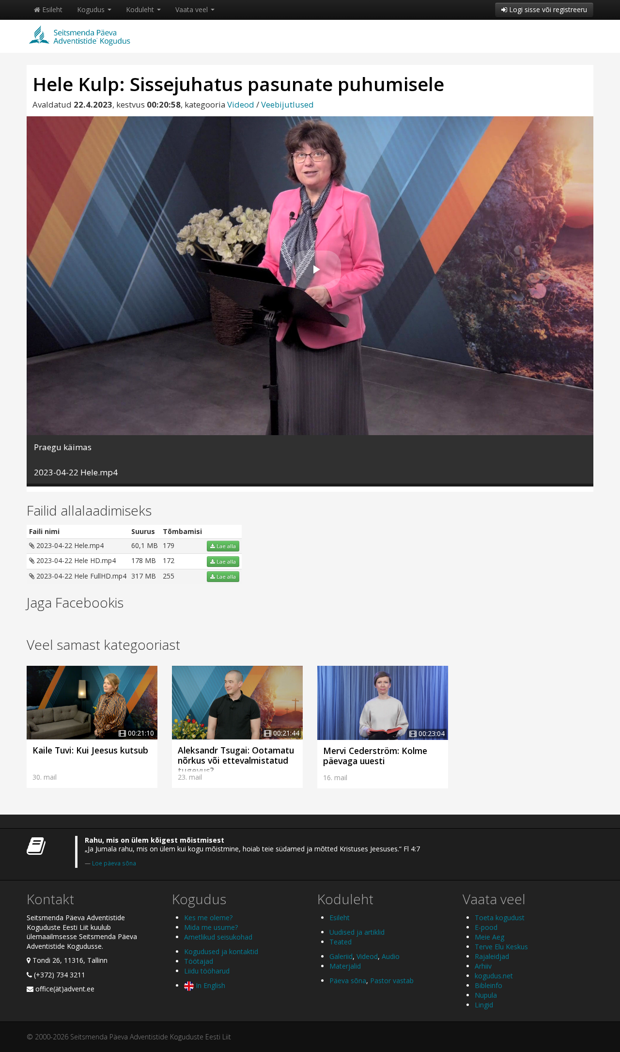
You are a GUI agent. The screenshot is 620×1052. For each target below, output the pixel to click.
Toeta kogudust (500, 917)
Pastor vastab (392, 980)
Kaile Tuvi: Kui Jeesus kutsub (90, 750)
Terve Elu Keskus (501, 946)
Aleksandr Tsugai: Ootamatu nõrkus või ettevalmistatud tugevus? (236, 760)
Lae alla (225, 546)
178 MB (143, 560)
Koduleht (141, 9)
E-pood (486, 927)
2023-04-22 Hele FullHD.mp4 (80, 576)
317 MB (143, 576)
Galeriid (341, 956)
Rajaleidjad (492, 956)
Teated (340, 941)
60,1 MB (144, 545)
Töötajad (198, 961)
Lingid (484, 1004)
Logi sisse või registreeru (547, 9)
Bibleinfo (488, 985)
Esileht (51, 9)
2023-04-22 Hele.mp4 (69, 545)
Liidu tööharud (207, 970)
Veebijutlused (287, 104)
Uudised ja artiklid (357, 932)
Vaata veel (192, 9)
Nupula (486, 995)
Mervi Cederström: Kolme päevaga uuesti (375, 756)
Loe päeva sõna (114, 863)
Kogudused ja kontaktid (221, 951)
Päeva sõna (347, 980)
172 (168, 560)
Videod (240, 104)
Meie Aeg (489, 937)
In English (209, 985)
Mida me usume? (211, 927)
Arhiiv (483, 966)
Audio (391, 956)
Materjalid (345, 966)
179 (168, 545)
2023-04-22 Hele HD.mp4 (75, 560)
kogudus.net (494, 975)
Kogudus (92, 9)
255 (168, 576)
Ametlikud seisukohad (218, 937)
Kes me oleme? (208, 917)
